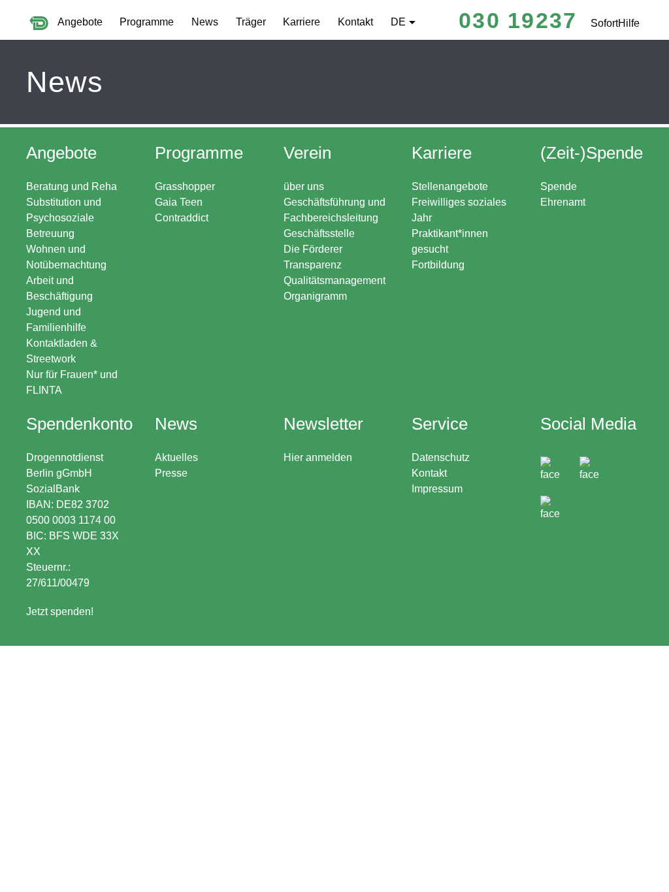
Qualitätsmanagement (334, 280)
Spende (558, 186)
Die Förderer (313, 249)
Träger (251, 21)
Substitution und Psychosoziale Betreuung (63, 218)
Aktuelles (176, 457)
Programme (147, 21)
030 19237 (518, 20)
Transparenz (313, 264)
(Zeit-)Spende (591, 153)
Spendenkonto (79, 515)
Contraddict (181, 217)
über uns (304, 186)
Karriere (301, 21)
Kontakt (355, 21)
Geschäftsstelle (319, 233)
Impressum (437, 488)
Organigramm (315, 296)
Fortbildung (438, 264)
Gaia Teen (179, 202)
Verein (307, 153)
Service (440, 424)
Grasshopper (185, 186)
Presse (171, 473)
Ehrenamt (562, 202)
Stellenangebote (450, 186)
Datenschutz (441, 457)
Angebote (80, 21)
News (204, 21)
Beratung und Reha (71, 186)
